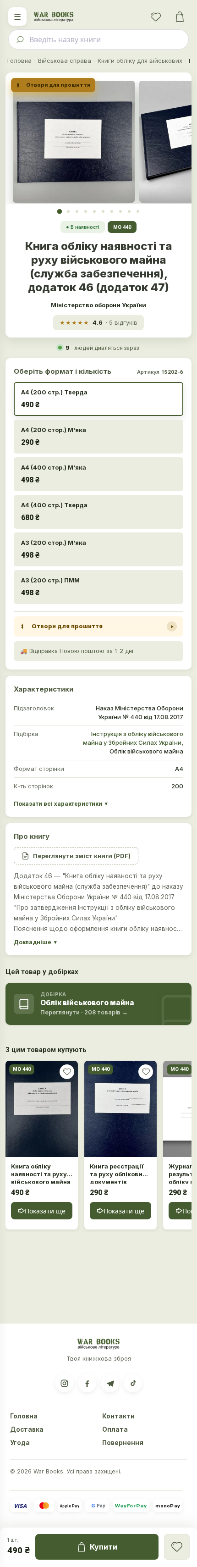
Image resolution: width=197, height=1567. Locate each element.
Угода (20, 1442)
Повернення (122, 1442)
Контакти (118, 1416)
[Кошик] (179, 16)
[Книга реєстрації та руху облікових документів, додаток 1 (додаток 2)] (120, 1109)
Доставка (27, 1429)
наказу (172, 886)
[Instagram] (64, 1383)
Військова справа (64, 60)
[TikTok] (133, 1383)
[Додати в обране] (67, 1071)
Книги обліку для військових (140, 60)
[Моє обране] (156, 16)
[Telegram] (110, 1383)
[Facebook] (87, 1383)
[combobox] (98, 39)
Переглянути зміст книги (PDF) (82, 855)
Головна (19, 60)
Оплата (115, 1429)
